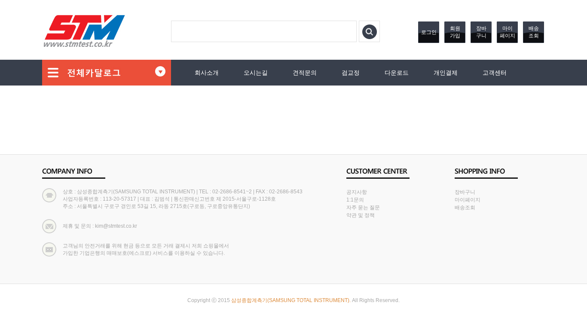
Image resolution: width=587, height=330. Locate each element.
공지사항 (356, 192)
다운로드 (397, 72)
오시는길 (256, 72)
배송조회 (534, 32)
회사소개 (207, 72)
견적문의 (305, 72)
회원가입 (455, 32)
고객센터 (495, 72)
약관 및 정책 (360, 215)
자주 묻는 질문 (363, 208)
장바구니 (481, 32)
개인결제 (446, 72)
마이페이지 (507, 32)
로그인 (429, 32)
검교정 (351, 72)
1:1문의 (355, 200)
